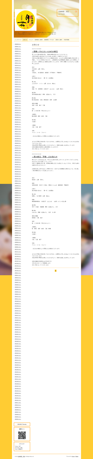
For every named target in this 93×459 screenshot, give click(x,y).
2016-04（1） (18, 289)
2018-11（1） (18, 228)
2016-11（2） (18, 275)
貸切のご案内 (59, 39)
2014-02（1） (18, 331)
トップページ (18, 39)
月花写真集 (66, 39)
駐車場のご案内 (39, 39)
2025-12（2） (18, 62)
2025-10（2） (18, 65)
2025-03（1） (18, 79)
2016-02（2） (18, 291)
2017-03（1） (18, 270)
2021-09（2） (18, 159)
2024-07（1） (18, 93)
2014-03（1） (18, 329)
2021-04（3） (18, 171)
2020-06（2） (18, 190)
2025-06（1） (18, 72)
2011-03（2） (18, 395)
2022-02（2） (18, 147)
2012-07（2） (18, 367)
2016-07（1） (18, 282)
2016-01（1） (18, 294)
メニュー (31, 39)
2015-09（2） (18, 301)
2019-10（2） (18, 206)
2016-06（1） (18, 284)
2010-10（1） (18, 404)
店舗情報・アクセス (49, 39)
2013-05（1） (18, 348)
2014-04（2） (18, 327)
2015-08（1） (18, 303)
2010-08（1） (18, 409)
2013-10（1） (18, 338)
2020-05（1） (18, 192)
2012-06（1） (18, 369)
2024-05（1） (18, 98)
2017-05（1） (18, 265)
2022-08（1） (18, 138)
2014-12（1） (18, 315)
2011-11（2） (18, 379)
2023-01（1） (18, 126)
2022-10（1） (18, 133)
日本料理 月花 (21, 456)
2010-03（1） (18, 419)
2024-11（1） (18, 84)
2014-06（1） (18, 324)
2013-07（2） (18, 343)
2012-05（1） (18, 371)
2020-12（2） (18, 180)
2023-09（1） (18, 112)
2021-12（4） (18, 152)
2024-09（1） (18, 88)
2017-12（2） (18, 249)
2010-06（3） (18, 414)
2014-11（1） (18, 317)
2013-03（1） (18, 353)
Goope (73, 456)
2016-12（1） (18, 272)
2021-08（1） (18, 162)
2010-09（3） (18, 407)
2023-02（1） (18, 124)
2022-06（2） (18, 140)
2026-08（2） (18, 44)
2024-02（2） (18, 103)
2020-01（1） (18, 202)
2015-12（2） (18, 296)
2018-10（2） (18, 230)
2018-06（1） (18, 237)
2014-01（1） (18, 334)
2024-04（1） (18, 100)
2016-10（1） (18, 277)
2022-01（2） (18, 150)
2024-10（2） (18, 86)
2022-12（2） (18, 129)
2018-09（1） (18, 232)
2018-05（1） (18, 239)
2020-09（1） (18, 185)
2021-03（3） (18, 173)
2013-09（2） (18, 341)
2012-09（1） (18, 364)
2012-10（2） (18, 362)
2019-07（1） (18, 213)
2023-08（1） (18, 114)
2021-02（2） (18, 176)
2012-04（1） (18, 374)
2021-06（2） (18, 166)
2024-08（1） (18, 91)
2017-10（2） (18, 254)
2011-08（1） (18, 383)
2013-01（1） (18, 357)
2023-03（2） (18, 121)
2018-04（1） (18, 242)
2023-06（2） (18, 117)
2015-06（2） (18, 305)
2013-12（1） (18, 336)
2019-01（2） (18, 225)
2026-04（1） (18, 53)
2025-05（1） (18, 74)
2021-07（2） (18, 164)
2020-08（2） (18, 187)
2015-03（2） (18, 310)
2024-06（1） (18, 96)
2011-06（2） (18, 388)
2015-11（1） (18, 298)
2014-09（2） (18, 320)
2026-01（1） (18, 60)
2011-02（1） (18, 397)
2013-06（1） (18, 346)
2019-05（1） (18, 218)
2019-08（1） (18, 211)
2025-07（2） (18, 70)
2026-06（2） (18, 48)
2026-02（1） (18, 58)
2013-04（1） (18, 350)
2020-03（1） (18, 197)
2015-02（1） (18, 312)
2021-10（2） (18, 157)
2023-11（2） (18, 107)
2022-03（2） (18, 145)
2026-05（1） (18, 51)
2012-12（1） (18, 360)
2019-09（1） (18, 209)
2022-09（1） (18, 136)
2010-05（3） (18, 416)
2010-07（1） (18, 412)
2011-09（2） (18, 381)
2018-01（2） (18, 246)
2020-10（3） (18, 183)
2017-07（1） (18, 261)
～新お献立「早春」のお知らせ (44, 157)
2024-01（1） (18, 105)
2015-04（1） (18, 308)
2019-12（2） (18, 204)
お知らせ (25, 39)
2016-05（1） (18, 287)
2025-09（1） (18, 67)
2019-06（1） (18, 216)
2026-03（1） (18, 55)
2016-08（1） (18, 279)
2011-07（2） (18, 386)
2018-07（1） (18, 235)
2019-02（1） (18, 223)
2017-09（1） (18, 256)
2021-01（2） (18, 178)
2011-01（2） (18, 400)
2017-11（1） (18, 251)
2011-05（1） (18, 390)
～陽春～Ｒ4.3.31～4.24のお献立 (45, 51)
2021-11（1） (18, 154)
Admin (76, 456)
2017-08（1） (18, 258)
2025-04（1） (18, 77)
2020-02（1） (18, 199)
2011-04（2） (18, 393)
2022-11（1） (18, 131)
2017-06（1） (18, 263)
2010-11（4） (18, 402)
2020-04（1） (18, 195)
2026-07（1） (18, 46)
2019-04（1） (18, 221)
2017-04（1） (18, 268)
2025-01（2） (18, 81)
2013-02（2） (18, 355)
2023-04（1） (18, 119)
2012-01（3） (18, 376)
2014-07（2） (18, 322)
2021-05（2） (18, 169)
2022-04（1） (18, 143)
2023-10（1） (18, 110)
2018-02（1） (18, 244)
